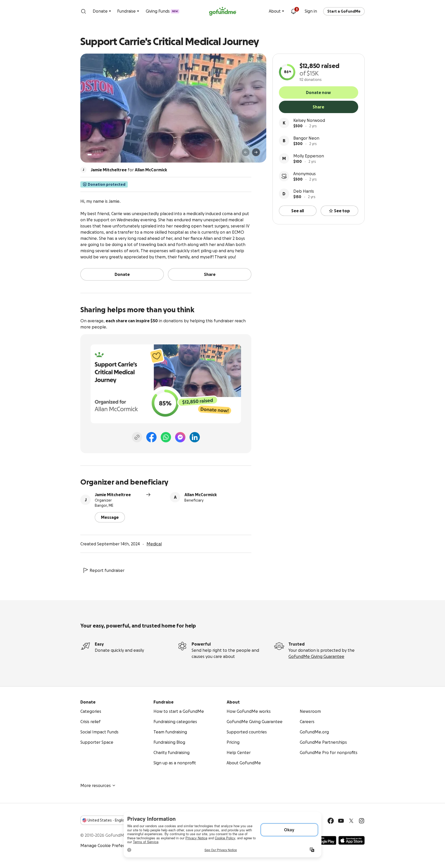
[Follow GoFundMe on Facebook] (331, 821)
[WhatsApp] (166, 437)
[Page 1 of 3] (90, 154)
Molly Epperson (308, 156)
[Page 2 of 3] (94, 154)
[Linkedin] (195, 437)
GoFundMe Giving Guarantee (316, 656)
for (129, 169)
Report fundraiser (107, 570)
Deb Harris (303, 191)
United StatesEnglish (107, 820)
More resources (95, 785)
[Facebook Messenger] (180, 437)
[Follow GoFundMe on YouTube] (341, 821)
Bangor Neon (306, 138)
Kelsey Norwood (309, 120)
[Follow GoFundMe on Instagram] (361, 821)
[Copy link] (137, 437)
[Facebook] (151, 437)
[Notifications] (293, 11)
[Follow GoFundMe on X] (351, 821)
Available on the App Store (351, 840)
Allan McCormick (200, 494)
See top (342, 210)
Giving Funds (162, 11)
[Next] (256, 152)
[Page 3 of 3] (98, 154)
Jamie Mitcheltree (113, 494)
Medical (154, 544)
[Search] (83, 11)
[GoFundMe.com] (222, 11)
